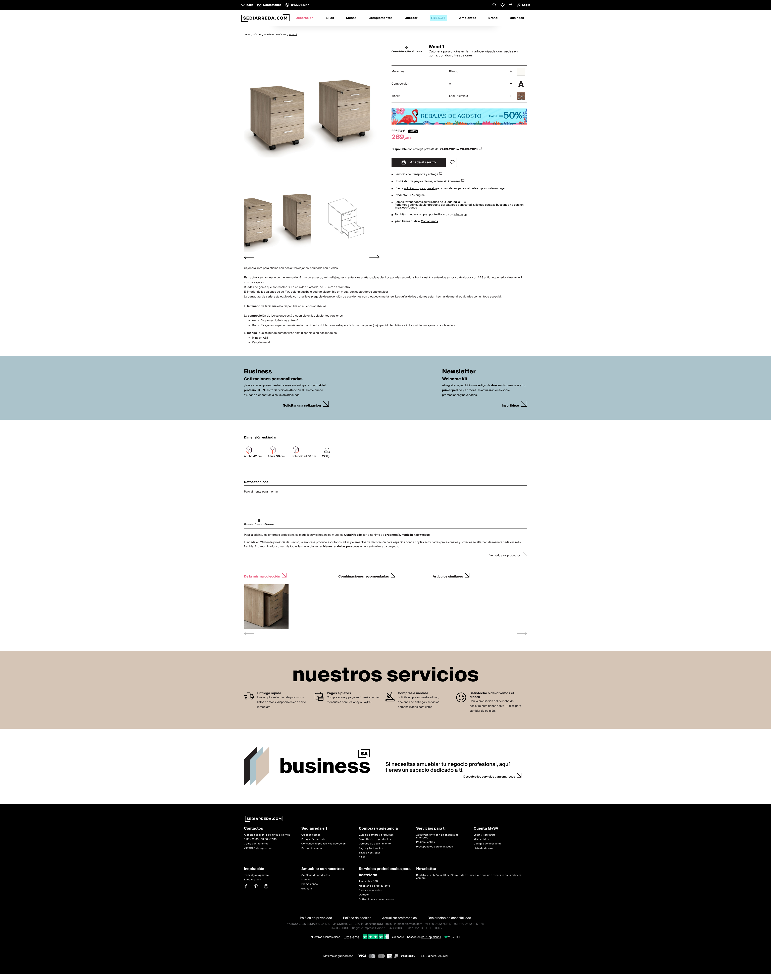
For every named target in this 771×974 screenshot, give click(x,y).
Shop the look (252, 880)
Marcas (305, 880)
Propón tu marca (311, 848)
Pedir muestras (425, 842)
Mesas (351, 18)
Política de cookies (357, 918)
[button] (277, 218)
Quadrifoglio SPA (455, 202)
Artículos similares (448, 576)
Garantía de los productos (375, 839)
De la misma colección (262, 576)
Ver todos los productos (505, 555)
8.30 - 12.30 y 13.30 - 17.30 (260, 839)
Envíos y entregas (369, 853)
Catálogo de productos (315, 875)
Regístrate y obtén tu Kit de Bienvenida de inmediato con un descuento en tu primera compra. (468, 876)
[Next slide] (374, 257)
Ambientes (467, 18)
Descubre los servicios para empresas (489, 776)
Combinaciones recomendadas (363, 576)
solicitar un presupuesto (419, 188)
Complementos (380, 18)
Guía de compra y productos (376, 835)
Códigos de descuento (488, 844)
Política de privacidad (316, 918)
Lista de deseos (483, 848)
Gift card (306, 889)
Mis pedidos (481, 839)
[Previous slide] (249, 633)
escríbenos (409, 207)
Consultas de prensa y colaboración (323, 844)
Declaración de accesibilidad (449, 918)
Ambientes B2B (368, 881)
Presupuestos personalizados (434, 847)
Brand (493, 18)
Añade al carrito (423, 162)
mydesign (256, 875)
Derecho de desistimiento (375, 844)
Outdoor (411, 18)
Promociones (309, 884)
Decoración (304, 18)
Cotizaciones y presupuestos (377, 899)
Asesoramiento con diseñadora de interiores (437, 836)
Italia (249, 5)
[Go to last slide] (249, 257)
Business (517, 18)
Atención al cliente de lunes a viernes (267, 835)
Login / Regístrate (485, 835)
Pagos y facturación (371, 848)
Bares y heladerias (370, 890)
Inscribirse (510, 406)
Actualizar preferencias (399, 918)
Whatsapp (460, 214)
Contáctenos (429, 221)
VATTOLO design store (258, 848)
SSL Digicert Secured (434, 956)
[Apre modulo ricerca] (495, 5)
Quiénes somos (311, 835)
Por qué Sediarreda (313, 839)
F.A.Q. (362, 857)
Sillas (329, 18)
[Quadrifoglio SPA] (407, 49)
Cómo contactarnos (256, 844)
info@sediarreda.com (408, 924)
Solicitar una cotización (302, 406)
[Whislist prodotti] (503, 5)
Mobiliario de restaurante (374, 886)
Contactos (253, 829)
